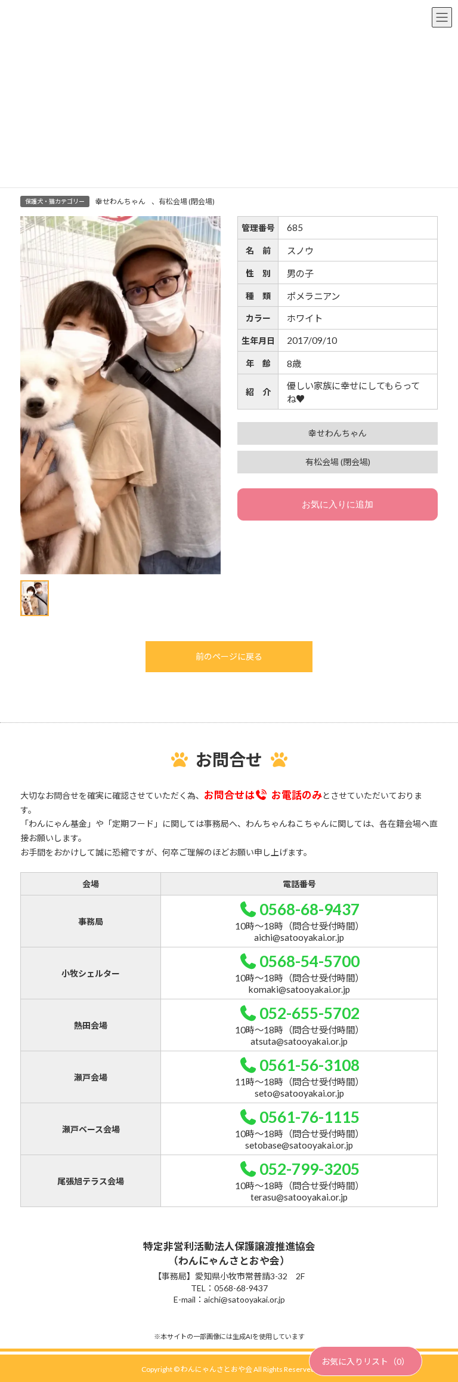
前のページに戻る (229, 656)
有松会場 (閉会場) (187, 201)
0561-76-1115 (309, 1116)
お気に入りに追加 (337, 504)
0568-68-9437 (309, 909)
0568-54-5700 (309, 961)
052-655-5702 (309, 1013)
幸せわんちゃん (120, 201)
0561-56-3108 (309, 1065)
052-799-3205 (309, 1168)
